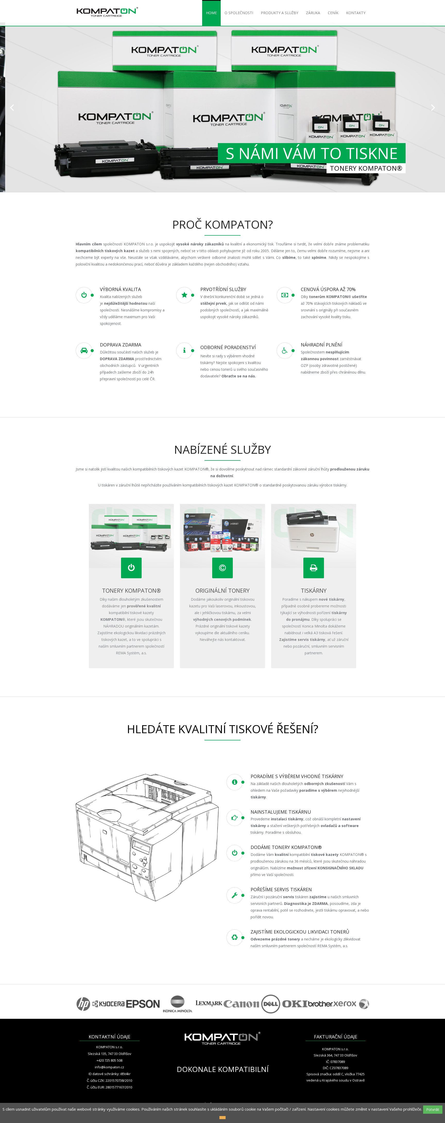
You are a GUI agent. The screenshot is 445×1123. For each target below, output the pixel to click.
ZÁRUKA (313, 12)
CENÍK (333, 12)
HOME (211, 12)
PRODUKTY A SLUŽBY (279, 12)
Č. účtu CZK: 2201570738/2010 (109, 1080)
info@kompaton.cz (109, 1067)
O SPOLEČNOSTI (239, 12)
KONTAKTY (355, 12)
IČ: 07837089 (335, 1061)
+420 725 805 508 (109, 1060)
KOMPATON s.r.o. (109, 1047)
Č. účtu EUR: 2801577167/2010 (109, 1087)
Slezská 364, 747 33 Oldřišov (335, 1055)
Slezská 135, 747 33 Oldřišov (109, 1053)
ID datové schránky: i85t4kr (110, 1073)
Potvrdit (432, 1109)
